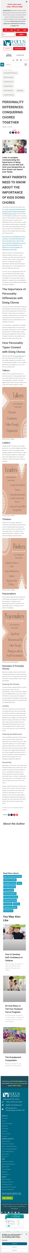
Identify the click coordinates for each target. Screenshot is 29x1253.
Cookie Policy (21, 1206)
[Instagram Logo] (12, 1212)
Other (21, 34)
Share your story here (17, 1083)
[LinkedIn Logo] (19, 1212)
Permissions (14, 1208)
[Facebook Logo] (2, 1212)
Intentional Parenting (10, 900)
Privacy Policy (12, 1206)
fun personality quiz (18, 356)
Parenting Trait (8, 911)
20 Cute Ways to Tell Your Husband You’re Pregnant (13, 1009)
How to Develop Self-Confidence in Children (14, 957)
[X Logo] (5, 1212)
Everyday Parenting (8, 86)
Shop (3, 1159)
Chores (19, 883)
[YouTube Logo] (8, 1212)
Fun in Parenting (8, 890)
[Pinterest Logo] (15, 1212)
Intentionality (20, 90)
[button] (2, 64)
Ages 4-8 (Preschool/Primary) (10, 73)
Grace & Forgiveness (8, 90)
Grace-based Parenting (10, 897)
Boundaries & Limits (8, 81)
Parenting (16, 904)
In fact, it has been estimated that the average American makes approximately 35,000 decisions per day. (14, 211)
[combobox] (14, 64)
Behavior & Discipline (8, 77)
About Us (4, 1116)
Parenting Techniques (9, 94)
